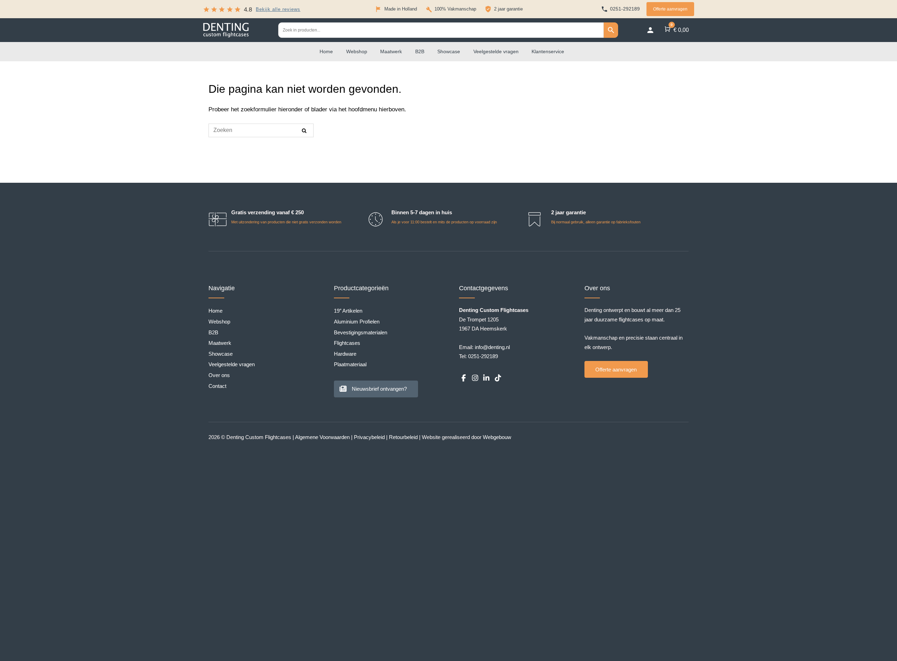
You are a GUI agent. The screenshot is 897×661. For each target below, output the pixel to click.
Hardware (345, 354)
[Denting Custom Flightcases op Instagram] (474, 378)
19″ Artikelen (348, 311)
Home (326, 51)
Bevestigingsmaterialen (360, 332)
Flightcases (347, 343)
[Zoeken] (304, 130)
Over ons (219, 375)
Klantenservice (548, 51)
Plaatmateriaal (350, 364)
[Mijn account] (650, 30)
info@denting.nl (492, 347)
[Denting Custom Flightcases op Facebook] (463, 378)
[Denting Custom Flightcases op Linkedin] (486, 378)
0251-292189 (483, 356)
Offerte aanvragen (670, 9)
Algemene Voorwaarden (322, 437)
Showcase (448, 51)
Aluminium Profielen (356, 322)
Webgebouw (497, 437)
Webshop (356, 51)
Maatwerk (391, 51)
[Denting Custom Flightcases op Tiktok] (497, 378)
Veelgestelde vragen (496, 51)
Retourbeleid (403, 437)
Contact (217, 386)
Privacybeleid (369, 437)
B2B (419, 51)
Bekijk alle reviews (278, 9)
